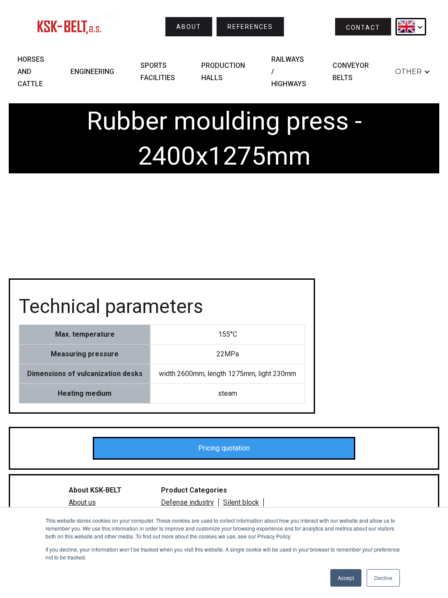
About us (82, 502)
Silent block (241, 502)
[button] (411, 26)
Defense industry (187, 502)
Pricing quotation (224, 448)
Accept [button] (346, 577)
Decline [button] (383, 577)
